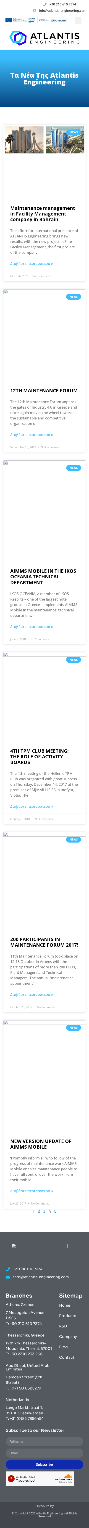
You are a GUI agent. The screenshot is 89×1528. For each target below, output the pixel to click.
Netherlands (17, 1399)
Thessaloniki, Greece (25, 1335)
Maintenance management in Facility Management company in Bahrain (42, 214)
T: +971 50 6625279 (23, 1388)
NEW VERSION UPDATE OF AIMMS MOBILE (41, 1144)
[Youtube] (24, 7)
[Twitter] (11, 7)
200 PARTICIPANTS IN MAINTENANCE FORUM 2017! (44, 942)
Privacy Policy (44, 1506)
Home (64, 1305)
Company (68, 1336)
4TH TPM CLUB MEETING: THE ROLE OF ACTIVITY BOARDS (39, 756)
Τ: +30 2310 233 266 (24, 1354)
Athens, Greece (20, 1304)
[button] (78, 20)
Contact (66, 1357)
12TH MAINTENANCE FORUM (44, 390)
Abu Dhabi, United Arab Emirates (28, 1367)
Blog (63, 1347)
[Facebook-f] (5, 7)
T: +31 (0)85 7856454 (25, 1418)
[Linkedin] (18, 7)
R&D (63, 1326)
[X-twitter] (40, 1524)
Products (67, 1315)
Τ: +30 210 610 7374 (24, 1323)
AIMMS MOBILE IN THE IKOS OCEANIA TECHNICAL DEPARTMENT (43, 576)
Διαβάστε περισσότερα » (31, 263)
